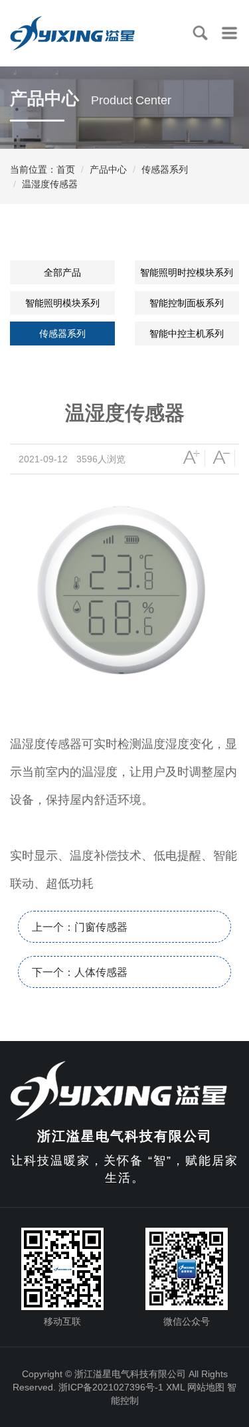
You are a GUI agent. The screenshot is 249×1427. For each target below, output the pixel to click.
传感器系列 (164, 169)
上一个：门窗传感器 (79, 927)
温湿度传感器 (50, 184)
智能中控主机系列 (186, 333)
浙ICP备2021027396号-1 (110, 1387)
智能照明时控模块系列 (186, 272)
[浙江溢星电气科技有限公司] (127, 1089)
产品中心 (108, 169)
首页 (65, 169)
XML (175, 1387)
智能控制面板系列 (186, 303)
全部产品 (62, 272)
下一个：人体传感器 (79, 972)
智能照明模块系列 (62, 303)
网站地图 (205, 1387)
